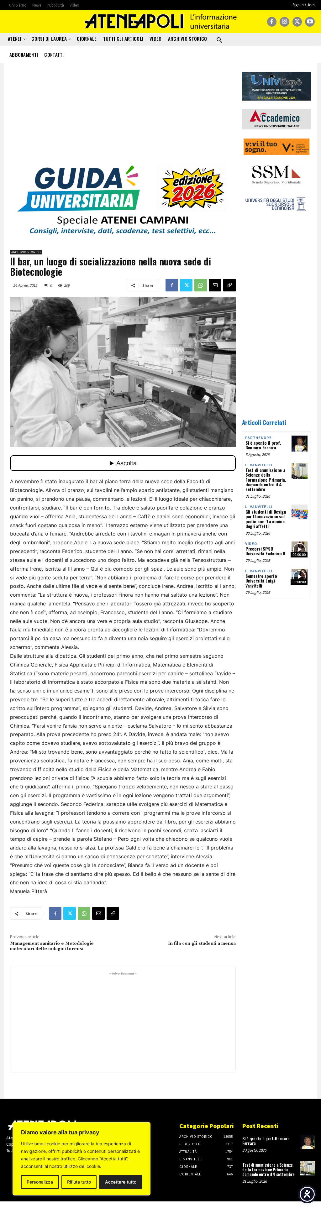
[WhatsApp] (200, 285)
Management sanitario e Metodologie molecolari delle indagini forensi (52, 946)
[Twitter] (297, 22)
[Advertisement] (123, 116)
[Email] (215, 285)
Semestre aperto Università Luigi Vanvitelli (261, 581)
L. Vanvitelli (258, 465)
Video (251, 544)
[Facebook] (272, 22)
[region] (81, 1158)
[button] (219, 40)
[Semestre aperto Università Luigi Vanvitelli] (300, 577)
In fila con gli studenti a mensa (202, 943)
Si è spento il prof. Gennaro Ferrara (263, 445)
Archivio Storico (26, 252)
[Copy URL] (229, 285)
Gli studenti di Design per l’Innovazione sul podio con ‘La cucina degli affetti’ (265, 518)
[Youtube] (310, 22)
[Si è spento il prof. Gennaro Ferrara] (300, 444)
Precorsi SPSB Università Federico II (265, 551)
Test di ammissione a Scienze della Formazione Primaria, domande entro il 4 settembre (265, 480)
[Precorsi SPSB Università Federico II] (300, 549)
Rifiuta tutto (79, 1181)
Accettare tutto (120, 1181)
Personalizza (40, 1181)
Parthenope (258, 438)
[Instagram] (284, 22)
